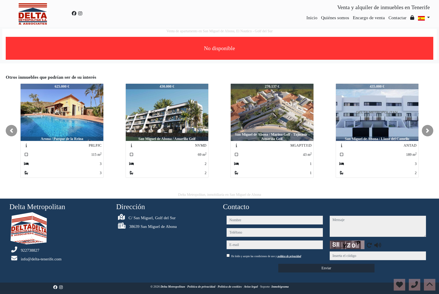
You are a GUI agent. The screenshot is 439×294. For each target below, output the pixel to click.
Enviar (326, 268)
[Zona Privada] (412, 17)
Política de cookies (230, 286)
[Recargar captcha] (369, 245)
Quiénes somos (335, 17)
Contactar (397, 17)
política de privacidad (289, 256)
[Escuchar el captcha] (377, 245)
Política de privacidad (201, 286)
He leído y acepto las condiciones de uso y (266, 256)
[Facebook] (74, 13)
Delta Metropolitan (173, 286)
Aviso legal (251, 286)
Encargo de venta (369, 17)
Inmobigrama (280, 286)
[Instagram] (80, 13)
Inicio (311, 17)
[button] (11, 130)
